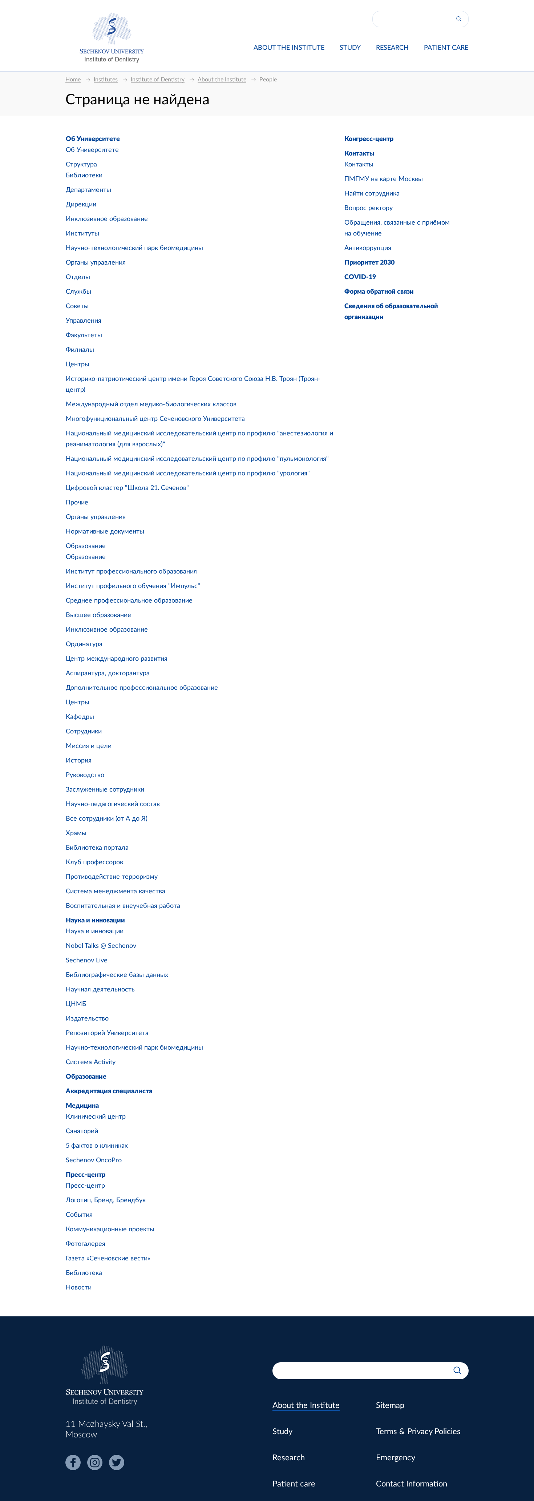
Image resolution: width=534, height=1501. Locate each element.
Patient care (446, 48)
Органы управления (96, 262)
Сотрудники (84, 731)
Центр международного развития (116, 659)
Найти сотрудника (372, 193)
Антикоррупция (367, 248)
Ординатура (84, 644)
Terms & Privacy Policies (418, 1432)
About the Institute (289, 48)
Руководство (85, 775)
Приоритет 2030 (369, 262)
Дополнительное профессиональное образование (142, 688)
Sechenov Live (87, 960)
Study (350, 48)
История (79, 760)
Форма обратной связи (379, 292)
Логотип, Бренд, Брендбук (106, 1200)
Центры (77, 364)
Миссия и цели (89, 746)
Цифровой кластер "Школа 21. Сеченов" (127, 488)
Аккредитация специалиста (109, 1091)
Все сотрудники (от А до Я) (106, 819)
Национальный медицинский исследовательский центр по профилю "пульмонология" (197, 459)
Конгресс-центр (368, 139)
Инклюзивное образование (107, 219)
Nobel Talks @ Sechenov (101, 946)
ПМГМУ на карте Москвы (383, 179)
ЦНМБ (76, 1004)
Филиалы (80, 350)
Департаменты (88, 190)
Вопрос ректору (368, 208)
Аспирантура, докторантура (108, 673)
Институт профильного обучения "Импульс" (133, 586)
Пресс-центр (85, 1175)
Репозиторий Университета (107, 1033)
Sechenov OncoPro (94, 1160)
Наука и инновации (95, 920)
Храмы (76, 833)
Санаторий (82, 1131)
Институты (82, 233)
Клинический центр (96, 1117)
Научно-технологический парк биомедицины (134, 248)
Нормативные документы (105, 531)
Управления (83, 321)
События (79, 1215)
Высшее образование (98, 615)
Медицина (82, 1106)
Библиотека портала (97, 848)
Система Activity (91, 1062)
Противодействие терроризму (112, 877)
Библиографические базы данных (117, 975)
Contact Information (411, 1484)
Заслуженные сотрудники (105, 789)
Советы (77, 306)
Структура (81, 164)
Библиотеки (84, 175)
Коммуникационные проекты (110, 1229)
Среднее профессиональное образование (129, 600)
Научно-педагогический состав (113, 804)
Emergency (395, 1458)
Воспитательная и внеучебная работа (123, 906)
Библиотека (84, 1273)
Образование (86, 546)
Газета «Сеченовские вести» (108, 1258)
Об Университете (93, 139)
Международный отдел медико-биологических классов (151, 404)
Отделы (78, 277)
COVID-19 (360, 277)
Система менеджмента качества (115, 891)
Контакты (359, 153)
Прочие (77, 502)
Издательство (87, 1018)
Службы (78, 292)
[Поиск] (458, 19)
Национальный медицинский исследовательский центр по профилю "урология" (188, 473)
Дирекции (81, 204)
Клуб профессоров (94, 862)
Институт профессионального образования (131, 571)
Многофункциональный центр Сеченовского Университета (155, 419)
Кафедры (80, 717)
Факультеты (84, 335)
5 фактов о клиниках (97, 1146)
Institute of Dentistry (111, 59)
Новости (79, 1287)
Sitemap (390, 1405)
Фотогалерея (85, 1244)
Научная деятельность (100, 989)
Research (392, 48)
